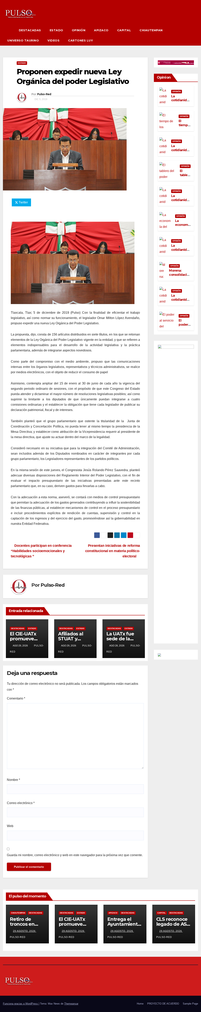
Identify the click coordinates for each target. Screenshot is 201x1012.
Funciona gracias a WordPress (21, 1003)
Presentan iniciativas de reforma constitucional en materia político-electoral (112, 550)
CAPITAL (124, 30)
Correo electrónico (21, 803)
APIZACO (101, 30)
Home (140, 1003)
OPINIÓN (79, 30)
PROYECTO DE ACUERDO (163, 1003)
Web (10, 826)
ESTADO (56, 30)
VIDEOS (53, 40)
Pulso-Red (44, 94)
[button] (195, 35)
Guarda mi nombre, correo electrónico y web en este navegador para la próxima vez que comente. (75, 855)
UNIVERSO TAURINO (23, 40)
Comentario (16, 698)
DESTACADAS (30, 30)
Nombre (13, 779)
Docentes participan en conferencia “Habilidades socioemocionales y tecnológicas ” (41, 550)
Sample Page (190, 1003)
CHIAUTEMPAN (151, 30)
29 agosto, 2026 (24, 931)
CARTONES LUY (80, 40)
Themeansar (71, 1003)
